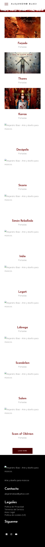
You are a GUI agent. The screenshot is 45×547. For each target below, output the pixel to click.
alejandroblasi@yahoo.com (17, 493)
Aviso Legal (10, 512)
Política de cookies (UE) (15, 515)
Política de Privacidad (14, 506)
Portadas (22, 47)
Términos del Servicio (14, 509)
